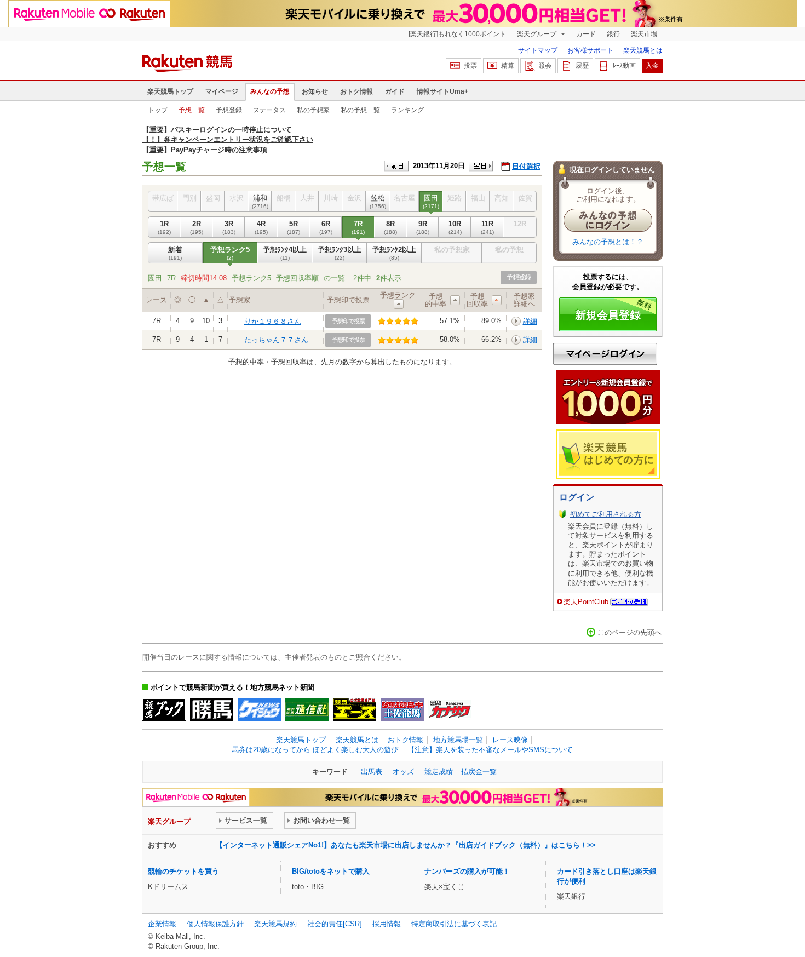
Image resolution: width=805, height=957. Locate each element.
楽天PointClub (586, 602)
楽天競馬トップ (170, 91)
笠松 (378, 201)
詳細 (530, 321)
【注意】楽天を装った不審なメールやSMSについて (490, 750)
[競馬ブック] (164, 709)
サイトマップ (537, 50)
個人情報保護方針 (215, 924)
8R (390, 227)
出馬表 (371, 771)
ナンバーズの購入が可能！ (467, 871)
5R (293, 227)
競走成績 (438, 771)
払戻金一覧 (479, 771)
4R (261, 227)
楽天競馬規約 (275, 924)
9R (422, 227)
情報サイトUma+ (442, 91)
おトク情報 (356, 91)
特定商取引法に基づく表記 (454, 924)
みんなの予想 (270, 91)
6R (325, 227)
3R (228, 227)
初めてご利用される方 (605, 514)
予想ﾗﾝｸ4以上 (285, 252)
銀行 (613, 34)
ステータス (269, 110)
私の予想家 (313, 110)
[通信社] (307, 709)
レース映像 (510, 740)
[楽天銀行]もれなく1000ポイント (457, 34)
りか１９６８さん (272, 321)
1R (164, 227)
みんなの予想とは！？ (607, 242)
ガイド (395, 91)
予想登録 (229, 110)
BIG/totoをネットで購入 (331, 871)
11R (487, 227)
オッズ (403, 771)
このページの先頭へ (629, 632)
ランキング (407, 110)
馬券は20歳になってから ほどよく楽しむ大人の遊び (315, 750)
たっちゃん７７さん (276, 340)
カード (586, 34)
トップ (158, 110)
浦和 (260, 201)
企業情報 (162, 924)
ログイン (576, 497)
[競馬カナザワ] (450, 709)
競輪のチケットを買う (183, 871)
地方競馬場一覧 (458, 740)
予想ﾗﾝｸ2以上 (394, 252)
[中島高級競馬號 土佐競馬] (402, 709)
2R (196, 227)
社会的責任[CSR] (334, 924)
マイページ (221, 91)
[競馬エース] (354, 709)
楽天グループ (537, 34)
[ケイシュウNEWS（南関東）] (259, 709)
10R (455, 227)
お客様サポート (590, 50)
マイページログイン (605, 354)
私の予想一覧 (360, 110)
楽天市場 (644, 34)
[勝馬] (211, 709)
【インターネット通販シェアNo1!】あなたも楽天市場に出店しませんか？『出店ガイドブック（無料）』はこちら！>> (406, 845)
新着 (175, 252)
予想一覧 (192, 110)
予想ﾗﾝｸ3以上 (339, 252)
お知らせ (315, 91)
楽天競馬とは (643, 50)
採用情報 (386, 924)
